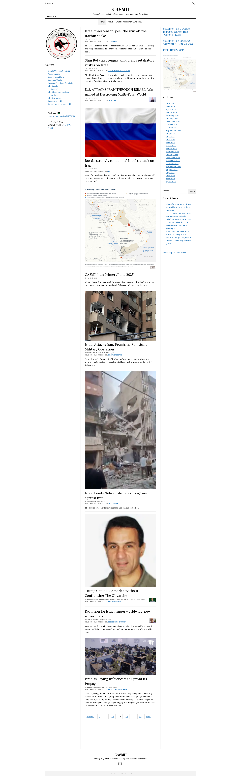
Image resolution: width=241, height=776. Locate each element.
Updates (54, 95)
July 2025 (170, 136)
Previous (90, 716)
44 (140, 716)
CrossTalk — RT (55, 101)
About (110, 21)
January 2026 (172, 118)
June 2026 (170, 103)
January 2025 (172, 154)
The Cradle (53, 85)
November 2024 (173, 160)
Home (102, 21)
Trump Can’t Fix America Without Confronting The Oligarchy (111, 593)
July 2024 (170, 172)
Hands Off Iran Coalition (59, 70)
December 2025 (173, 121)
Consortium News (56, 76)
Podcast (54, 88)
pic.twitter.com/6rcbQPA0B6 (61, 116)
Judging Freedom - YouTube (60, 82)
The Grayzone (54, 98)
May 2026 (170, 106)
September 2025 (173, 130)
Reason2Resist (114, 601)
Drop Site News (115, 355)
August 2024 (171, 169)
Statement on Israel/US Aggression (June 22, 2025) (178, 42)
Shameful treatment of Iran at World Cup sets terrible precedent (178, 207)
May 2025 (170, 142)
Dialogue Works (55, 79)
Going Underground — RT (59, 104)
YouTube (112, 100)
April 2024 (171, 181)
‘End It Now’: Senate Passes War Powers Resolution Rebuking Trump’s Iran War (178, 216)
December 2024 (173, 157)
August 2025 (171, 133)
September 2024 (173, 166)
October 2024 (172, 163)
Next (148, 716)
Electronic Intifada (117, 622)
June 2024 (170, 175)
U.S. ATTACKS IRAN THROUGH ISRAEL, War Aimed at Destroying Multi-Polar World (119, 92)
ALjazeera (112, 41)
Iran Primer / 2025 (173, 49)
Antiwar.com (54, 73)
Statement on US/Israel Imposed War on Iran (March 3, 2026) (176, 31)
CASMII (120, 9)
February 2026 (172, 115)
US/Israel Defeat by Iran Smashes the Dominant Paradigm (177, 225)
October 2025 (172, 127)
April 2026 (171, 109)
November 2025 (173, 124)
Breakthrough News (117, 689)
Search (166, 190)
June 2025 (170, 139)
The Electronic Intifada (58, 92)
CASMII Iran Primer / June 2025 (129, 21)
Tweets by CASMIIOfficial (174, 252)
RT (109, 171)
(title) (168, 243)
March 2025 (171, 148)
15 (113, 716)
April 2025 (171, 145)
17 (127, 716)
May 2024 (170, 178)
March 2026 (171, 112)
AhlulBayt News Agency (119, 71)
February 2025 (172, 151)
